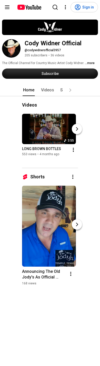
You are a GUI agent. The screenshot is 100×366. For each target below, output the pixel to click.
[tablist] (50, 90)
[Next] (77, 129)
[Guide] (7, 7)
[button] (70, 90)
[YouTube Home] (29, 7)
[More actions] (73, 150)
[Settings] (65, 7)
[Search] (55, 7)
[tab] (29, 90)
